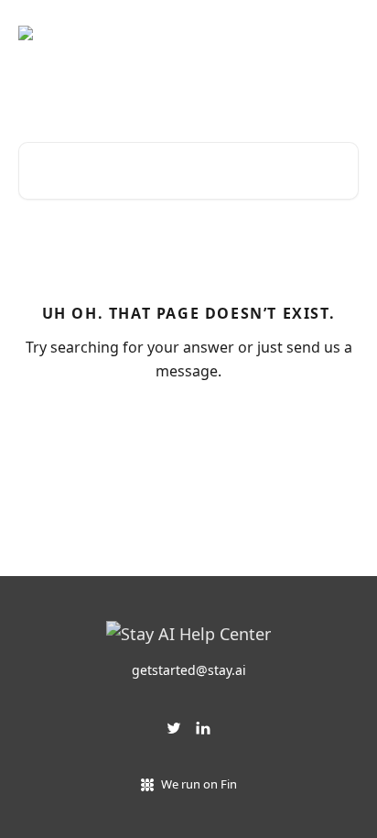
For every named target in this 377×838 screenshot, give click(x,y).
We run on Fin (199, 784)
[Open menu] (342, 33)
